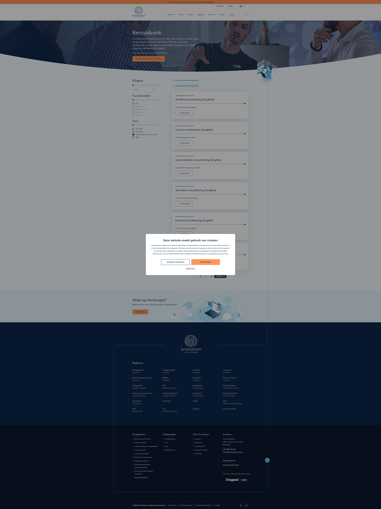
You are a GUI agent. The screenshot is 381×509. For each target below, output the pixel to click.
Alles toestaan (205, 262)
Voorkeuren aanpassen (175, 262)
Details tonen (190, 268)
